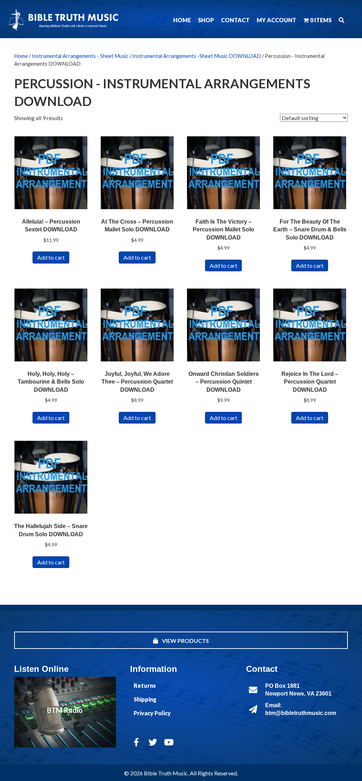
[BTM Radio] (65, 712)
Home (21, 56)
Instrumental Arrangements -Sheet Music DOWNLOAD (196, 56)
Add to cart (51, 257)
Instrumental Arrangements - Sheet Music (80, 56)
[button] (341, 20)
